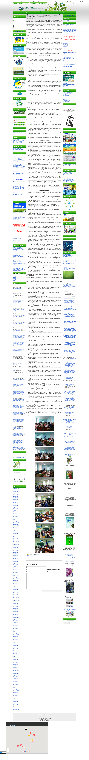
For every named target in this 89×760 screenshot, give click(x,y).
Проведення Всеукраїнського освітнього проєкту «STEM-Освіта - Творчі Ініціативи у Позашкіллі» (18, 344)
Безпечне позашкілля (67, 101)
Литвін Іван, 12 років (67, 178)
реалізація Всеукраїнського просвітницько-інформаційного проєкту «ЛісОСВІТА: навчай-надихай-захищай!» (19, 336)
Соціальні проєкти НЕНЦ (69, 128)
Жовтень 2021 (16, 578)
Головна (15, 3)
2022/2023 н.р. (66, 46)
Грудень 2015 (15, 687)
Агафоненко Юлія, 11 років (68, 179)
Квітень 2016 (15, 681)
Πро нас (21, 12)
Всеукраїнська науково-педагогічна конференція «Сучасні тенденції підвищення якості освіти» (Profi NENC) (19, 290)
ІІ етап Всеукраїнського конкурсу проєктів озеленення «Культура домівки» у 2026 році (19, 447)
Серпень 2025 (16, 507)
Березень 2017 (16, 664)
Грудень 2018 (15, 631)
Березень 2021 (16, 589)
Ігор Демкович (46, 720)
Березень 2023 (16, 552)
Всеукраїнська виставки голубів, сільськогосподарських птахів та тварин (19, 369)
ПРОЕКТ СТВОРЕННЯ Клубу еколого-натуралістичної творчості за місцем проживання (70, 442)
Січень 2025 (15, 518)
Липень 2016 (15, 676)
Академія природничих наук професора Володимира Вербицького (68, 93)
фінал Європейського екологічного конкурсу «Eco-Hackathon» (18, 375)
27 (19, 481)
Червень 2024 (16, 528)
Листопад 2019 (16, 614)
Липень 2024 (15, 527)
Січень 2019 (15, 630)
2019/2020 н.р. (66, 43)
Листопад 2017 (16, 651)
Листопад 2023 (16, 539)
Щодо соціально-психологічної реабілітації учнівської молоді (70, 359)
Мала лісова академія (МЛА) (18, 457)
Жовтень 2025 (16, 504)
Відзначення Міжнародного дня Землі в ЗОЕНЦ (53, 556)
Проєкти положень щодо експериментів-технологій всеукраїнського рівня (18, 242)
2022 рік (14, 277)
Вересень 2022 (16, 561)
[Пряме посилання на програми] (69, 478)
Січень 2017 (15, 667)
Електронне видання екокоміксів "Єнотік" (70, 610)
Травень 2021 (15, 586)
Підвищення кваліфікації (66, 12)
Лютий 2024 (15, 535)
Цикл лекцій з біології (67, 99)
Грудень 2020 (15, 594)
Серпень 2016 (16, 675)
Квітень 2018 (15, 644)
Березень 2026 (16, 496)
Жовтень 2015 (16, 690)
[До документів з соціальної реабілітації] (69, 210)
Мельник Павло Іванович (67, 168)
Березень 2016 (16, 682)
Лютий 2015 (15, 703)
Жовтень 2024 (16, 522)
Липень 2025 (15, 508)
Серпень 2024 (16, 525)
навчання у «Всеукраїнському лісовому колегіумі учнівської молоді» (18, 400)
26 (17, 481)
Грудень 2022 (15, 556)
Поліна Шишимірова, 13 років (68, 181)
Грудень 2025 (15, 500)
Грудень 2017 (15, 650)
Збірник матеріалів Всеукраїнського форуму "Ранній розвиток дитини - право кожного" (69, 309)
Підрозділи (26, 3)
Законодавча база (42, 3)
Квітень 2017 (15, 662)
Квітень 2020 (15, 606)
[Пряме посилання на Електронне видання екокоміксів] (70, 616)
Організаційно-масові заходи (52, 12)
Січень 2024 (15, 536)
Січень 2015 (15, 704)
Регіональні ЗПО (33, 3)
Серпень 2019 (16, 619)
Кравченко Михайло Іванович (68, 166)
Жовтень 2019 (16, 616)
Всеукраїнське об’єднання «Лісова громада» (18, 454)
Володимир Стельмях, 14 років (69, 180)
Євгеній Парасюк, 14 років (68, 174)
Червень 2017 (16, 659)
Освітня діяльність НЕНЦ (70, 15)
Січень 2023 (15, 555)
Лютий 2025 (15, 516)
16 (24, 478)
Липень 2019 (15, 620)
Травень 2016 (15, 679)
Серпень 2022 (16, 563)
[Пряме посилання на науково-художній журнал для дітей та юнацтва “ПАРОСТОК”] (70, 592)
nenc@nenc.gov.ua (45, 719)
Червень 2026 (16, 491)
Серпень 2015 (16, 693)
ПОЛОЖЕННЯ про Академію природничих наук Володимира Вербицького (69, 97)
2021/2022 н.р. (66, 45)
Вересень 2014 (16, 710)
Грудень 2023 (15, 538)
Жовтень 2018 (16, 634)
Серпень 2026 (16, 488)
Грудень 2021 (15, 575)
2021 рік (14, 276)
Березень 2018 (16, 645)
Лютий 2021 (15, 591)
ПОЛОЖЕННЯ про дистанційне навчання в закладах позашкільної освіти (69, 377)
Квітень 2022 (15, 569)
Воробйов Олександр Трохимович (69, 164)
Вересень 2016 (16, 673)
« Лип (14, 483)
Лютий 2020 (15, 609)
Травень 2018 (15, 642)
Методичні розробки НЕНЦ (70, 557)
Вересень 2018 (16, 636)
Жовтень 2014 (16, 709)
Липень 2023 (15, 546)
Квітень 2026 (15, 494)
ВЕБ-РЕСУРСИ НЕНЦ (19, 31)
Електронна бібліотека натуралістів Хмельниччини (70, 560)
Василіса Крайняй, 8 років (68, 172)
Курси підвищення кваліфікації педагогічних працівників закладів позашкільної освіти (19, 317)
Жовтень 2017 (16, 653)
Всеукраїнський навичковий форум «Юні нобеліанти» (18, 362)
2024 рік (14, 279)
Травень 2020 (15, 605)
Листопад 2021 (16, 577)
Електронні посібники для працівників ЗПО (69, 551)
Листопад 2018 (16, 633)
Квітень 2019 (15, 625)
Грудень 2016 (15, 668)
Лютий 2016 (15, 684)
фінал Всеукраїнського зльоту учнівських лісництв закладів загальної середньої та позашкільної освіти (19, 406)
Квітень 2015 (15, 700)
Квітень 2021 (15, 588)
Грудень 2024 (15, 519)
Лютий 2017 (15, 665)
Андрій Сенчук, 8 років (67, 177)
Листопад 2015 (16, 689)
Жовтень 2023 (16, 541)
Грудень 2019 (15, 612)
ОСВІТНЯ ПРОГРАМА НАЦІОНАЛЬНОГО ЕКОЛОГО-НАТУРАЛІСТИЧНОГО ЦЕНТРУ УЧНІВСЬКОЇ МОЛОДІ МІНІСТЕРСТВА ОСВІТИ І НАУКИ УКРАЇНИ (19, 189)
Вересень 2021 (16, 580)
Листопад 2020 (16, 595)
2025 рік (14, 280)
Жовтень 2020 (16, 597)
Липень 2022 (15, 564)
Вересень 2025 (16, 505)
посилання (42, 558)
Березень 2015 (16, 701)
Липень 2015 (15, 695)
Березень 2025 (16, 514)
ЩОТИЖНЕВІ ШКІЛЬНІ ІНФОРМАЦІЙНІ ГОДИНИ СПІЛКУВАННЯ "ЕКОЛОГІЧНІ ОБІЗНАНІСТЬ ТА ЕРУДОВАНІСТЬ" (69, 425)
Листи (38, 12)
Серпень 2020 (16, 600)
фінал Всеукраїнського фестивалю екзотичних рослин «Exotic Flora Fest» (19, 413)
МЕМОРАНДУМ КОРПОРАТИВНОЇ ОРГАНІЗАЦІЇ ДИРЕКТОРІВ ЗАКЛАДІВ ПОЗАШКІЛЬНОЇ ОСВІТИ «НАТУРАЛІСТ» (19, 141)
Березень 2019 (16, 626)
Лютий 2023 (15, 553)
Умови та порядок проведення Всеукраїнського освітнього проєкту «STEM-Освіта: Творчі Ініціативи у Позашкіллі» (19, 348)
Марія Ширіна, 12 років (67, 173)
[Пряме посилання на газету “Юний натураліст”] (70, 607)
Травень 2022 (15, 567)
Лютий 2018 (15, 647)
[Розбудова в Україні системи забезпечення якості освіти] (69, 298)
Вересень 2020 (16, 598)
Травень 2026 (15, 493)
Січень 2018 (15, 648)
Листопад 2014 (16, 707)
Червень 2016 (16, 678)
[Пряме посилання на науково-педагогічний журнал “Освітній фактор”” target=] (69, 577)
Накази (42, 12)
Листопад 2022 (16, 558)
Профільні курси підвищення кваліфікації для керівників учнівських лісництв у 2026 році (19, 310)
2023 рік (14, 278)
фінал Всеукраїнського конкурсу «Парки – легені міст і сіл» (19, 428)
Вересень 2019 (16, 617)
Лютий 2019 (15, 628)
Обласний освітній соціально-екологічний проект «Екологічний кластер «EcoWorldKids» (70, 438)
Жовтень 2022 (16, 560)
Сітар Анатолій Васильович (68, 165)
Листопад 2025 (16, 502)
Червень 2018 (16, 640)
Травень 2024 (15, 530)
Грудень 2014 (15, 706)
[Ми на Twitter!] (62, 3)
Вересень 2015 (16, 692)
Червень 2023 (16, 547)
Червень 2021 (16, 584)
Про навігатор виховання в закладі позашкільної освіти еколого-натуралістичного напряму (69, 432)
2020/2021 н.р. (66, 44)
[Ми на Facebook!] (58, 3)
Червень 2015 (16, 696)
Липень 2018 (15, 639)
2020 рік (14, 274)
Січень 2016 (15, 686)
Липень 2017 (15, 658)
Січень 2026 (15, 499)
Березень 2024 (16, 533)
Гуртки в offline (66, 20)
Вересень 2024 (16, 524)
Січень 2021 (15, 592)
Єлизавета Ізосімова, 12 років (68, 175)
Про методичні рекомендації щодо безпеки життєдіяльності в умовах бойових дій (70, 383)
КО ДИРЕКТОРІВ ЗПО (19, 127)
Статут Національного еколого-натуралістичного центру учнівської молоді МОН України (19, 183)
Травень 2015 (15, 698)
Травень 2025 (15, 511)
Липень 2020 (15, 602)
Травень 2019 (15, 623)
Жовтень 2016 (16, 672)
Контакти (20, 3)
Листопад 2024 (16, 521)
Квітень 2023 (15, 550)
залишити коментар (34, 558)
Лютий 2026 (15, 497)
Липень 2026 (15, 490)
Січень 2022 (15, 574)
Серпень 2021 (16, 581)
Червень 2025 (16, 510)
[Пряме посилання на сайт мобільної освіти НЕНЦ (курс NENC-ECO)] (69, 126)
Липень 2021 (15, 583)
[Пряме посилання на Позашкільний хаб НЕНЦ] (19, 125)
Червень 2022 (16, 566)
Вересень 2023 (16, 542)
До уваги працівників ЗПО (70, 235)
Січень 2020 (15, 611)
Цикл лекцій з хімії (66, 100)
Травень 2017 (15, 661)
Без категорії (38, 554)
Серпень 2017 (16, 656)
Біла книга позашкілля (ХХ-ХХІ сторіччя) (69, 455)
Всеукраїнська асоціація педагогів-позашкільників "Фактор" (18, 133)
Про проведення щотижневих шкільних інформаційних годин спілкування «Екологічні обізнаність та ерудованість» (69, 419)
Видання (27, 12)
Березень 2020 (16, 608)
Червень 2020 (16, 603)
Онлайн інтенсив (16, 330)
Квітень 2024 (15, 532)
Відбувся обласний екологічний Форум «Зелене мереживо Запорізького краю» (41, 555)
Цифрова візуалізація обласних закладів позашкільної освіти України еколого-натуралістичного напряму (70, 314)
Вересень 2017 (16, 654)
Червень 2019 (16, 622)
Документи (33, 12)
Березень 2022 (16, 570)
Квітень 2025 (15, 513)
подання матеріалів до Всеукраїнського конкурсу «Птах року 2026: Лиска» (19, 434)
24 (14, 481)
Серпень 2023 (16, 544)
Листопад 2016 (16, 670)
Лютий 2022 (15, 572)
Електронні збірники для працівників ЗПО (69, 555)
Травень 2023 (15, 549)
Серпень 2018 (16, 637)
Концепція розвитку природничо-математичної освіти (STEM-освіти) (18, 237)
